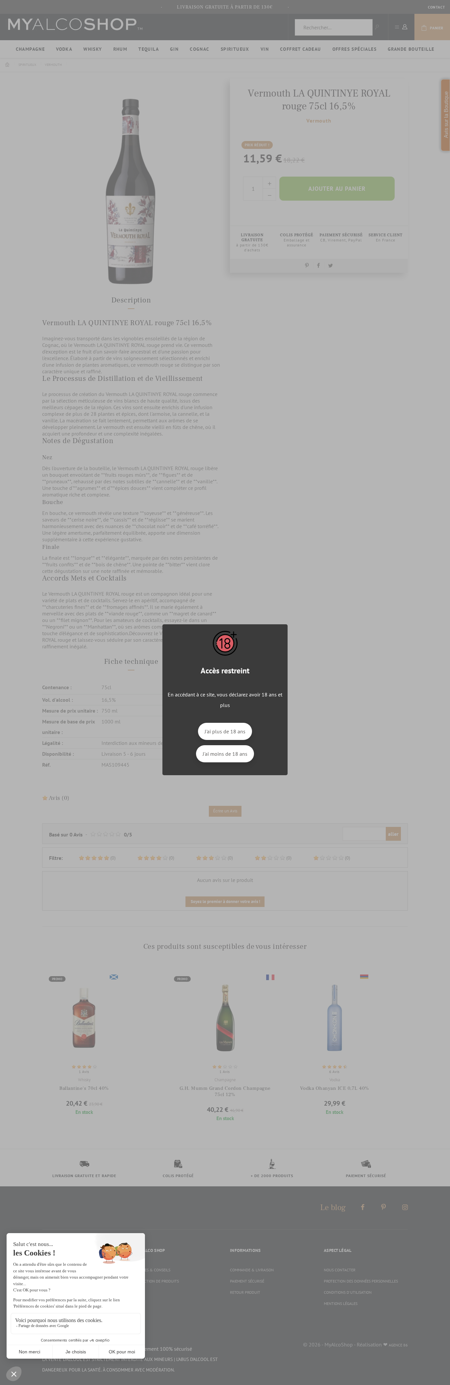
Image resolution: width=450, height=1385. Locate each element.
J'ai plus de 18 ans (225, 731)
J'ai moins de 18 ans (225, 753)
